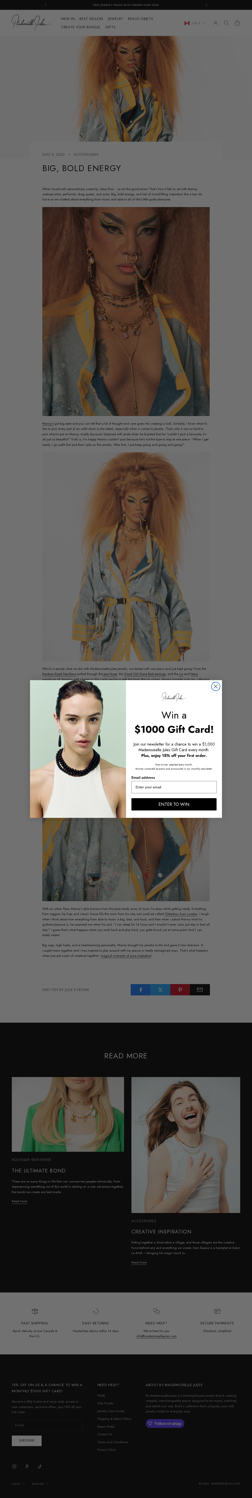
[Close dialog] (215, 686)
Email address (143, 777)
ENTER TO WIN (173, 804)
